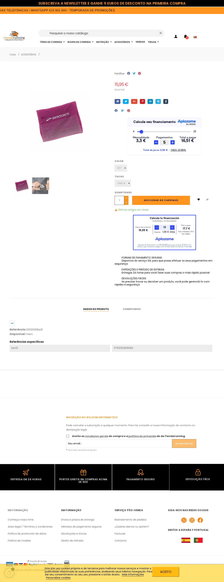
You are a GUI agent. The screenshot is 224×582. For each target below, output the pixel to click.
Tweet (134, 73)
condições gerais (96, 436)
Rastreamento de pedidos (130, 519)
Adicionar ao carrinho (161, 200)
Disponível (17, 334)
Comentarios (132, 309)
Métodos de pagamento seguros (81, 526)
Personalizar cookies (58, 577)
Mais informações (133, 574)
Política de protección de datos (27, 533)
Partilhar (128, 73)
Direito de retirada (72, 540)
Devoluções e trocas (73, 533)
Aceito (165, 572)
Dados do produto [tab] (96, 309)
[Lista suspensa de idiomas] (196, 32)
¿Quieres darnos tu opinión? (132, 526)
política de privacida (142, 436)
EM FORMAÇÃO (18, 510)
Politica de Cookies (19, 540)
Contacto (121, 540)
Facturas (120, 533)
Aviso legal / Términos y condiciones (30, 526)
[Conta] (175, 37)
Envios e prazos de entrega (77, 519)
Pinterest (139, 73)
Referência (17, 329)
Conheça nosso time (21, 519)
